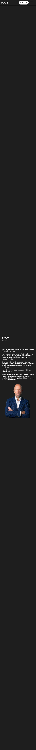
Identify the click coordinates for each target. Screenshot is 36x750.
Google (10, 359)
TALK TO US (23, 3)
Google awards (6, 355)
